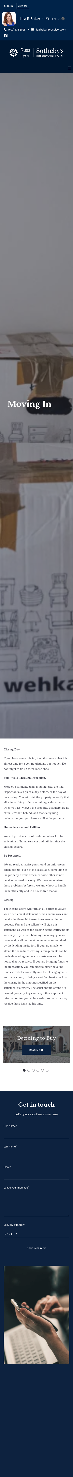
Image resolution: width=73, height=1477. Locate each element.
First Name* (10, 1126)
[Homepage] (36, 53)
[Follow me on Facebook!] (6, 36)
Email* (7, 1167)
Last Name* (10, 1146)
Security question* (14, 1225)
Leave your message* (16, 1187)
